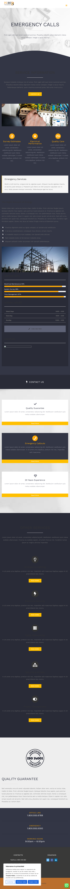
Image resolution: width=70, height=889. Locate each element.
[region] (22, 875)
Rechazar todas (21, 882)
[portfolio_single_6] (35, 104)
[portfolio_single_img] (35, 247)
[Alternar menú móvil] (66, 5)
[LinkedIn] (55, 860)
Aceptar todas (33, 882)
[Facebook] (51, 860)
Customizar (10, 882)
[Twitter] (47, 860)
